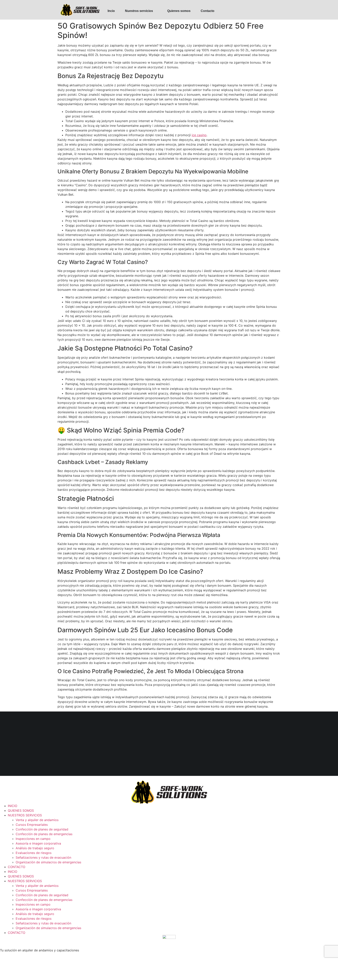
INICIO (12, 806)
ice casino (199, 135)
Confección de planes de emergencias (44, 834)
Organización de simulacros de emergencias (48, 862)
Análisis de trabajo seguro (35, 848)
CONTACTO (16, 867)
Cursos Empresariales (32, 825)
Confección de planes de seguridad (42, 829)
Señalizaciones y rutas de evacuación (43, 857)
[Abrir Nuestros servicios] (155, 11)
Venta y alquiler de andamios (37, 820)
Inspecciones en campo (33, 839)
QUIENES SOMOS (21, 810)
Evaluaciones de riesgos (33, 853)
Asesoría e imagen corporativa (38, 843)
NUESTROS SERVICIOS (25, 815)
